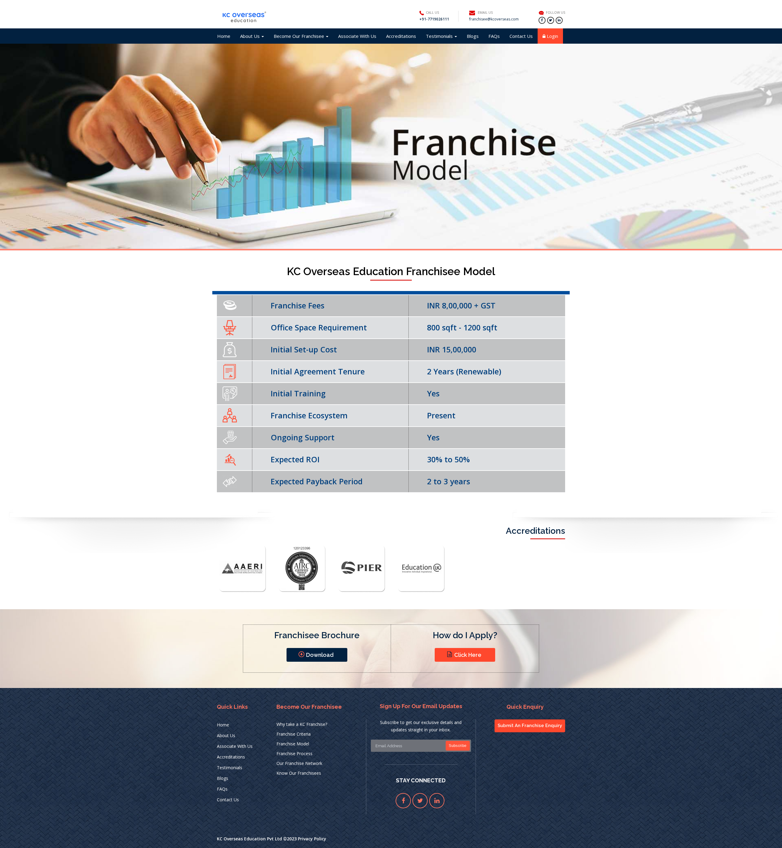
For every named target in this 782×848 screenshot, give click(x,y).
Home (223, 36)
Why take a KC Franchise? (301, 724)
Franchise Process (294, 753)
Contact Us (521, 36)
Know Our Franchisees (298, 773)
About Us (250, 36)
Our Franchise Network (299, 763)
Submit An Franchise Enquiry (530, 725)
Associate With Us (357, 36)
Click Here (467, 655)
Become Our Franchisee (299, 36)
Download (320, 655)
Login (552, 36)
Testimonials (440, 36)
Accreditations (401, 36)
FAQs (494, 36)
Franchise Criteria (293, 734)
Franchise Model (292, 744)
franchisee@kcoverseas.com (494, 19)
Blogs (473, 36)
